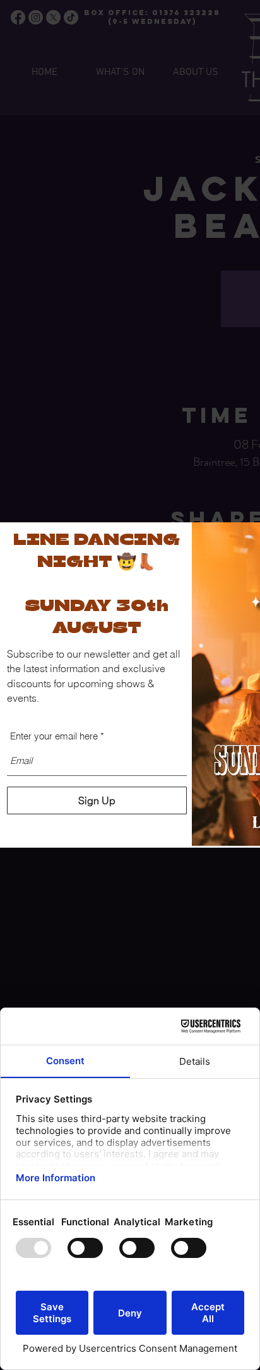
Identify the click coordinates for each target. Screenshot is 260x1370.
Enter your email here (54, 736)
